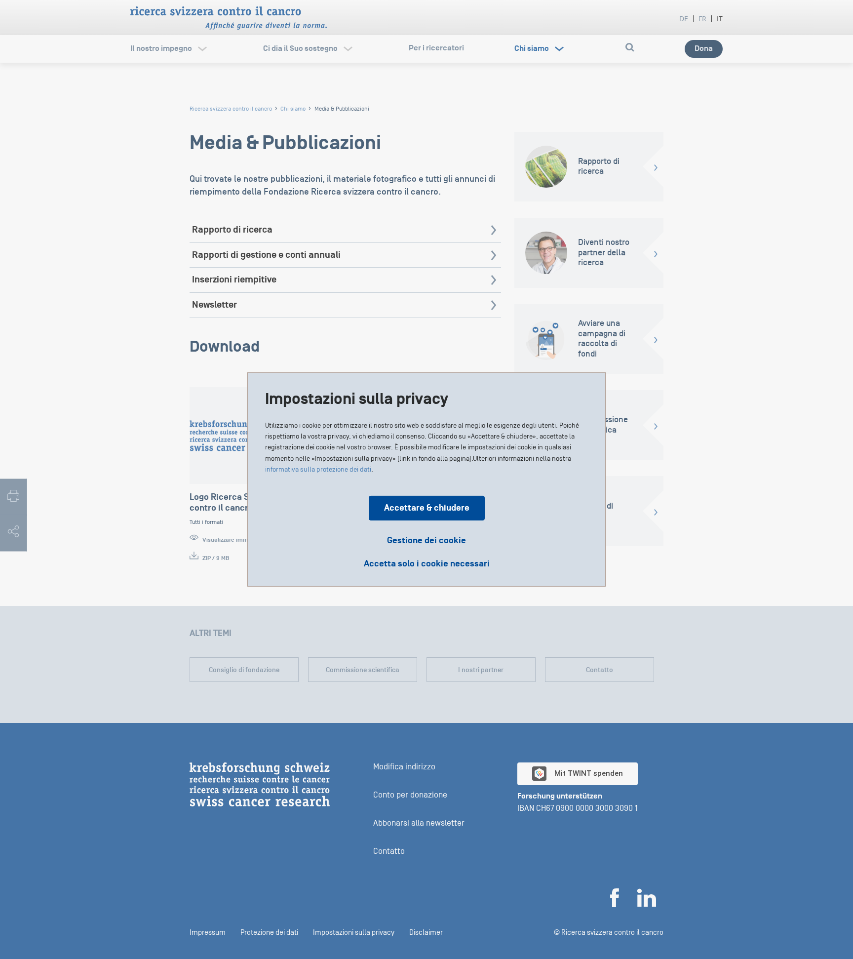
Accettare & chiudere (426, 508)
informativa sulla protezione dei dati (318, 469)
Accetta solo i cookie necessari (427, 564)
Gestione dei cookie (426, 540)
